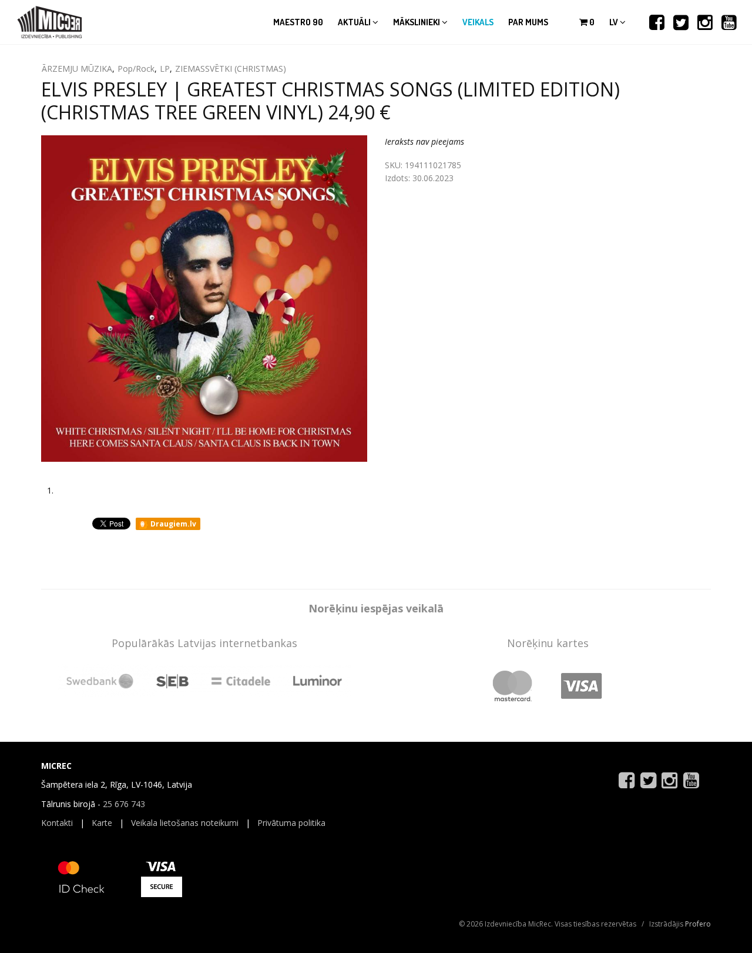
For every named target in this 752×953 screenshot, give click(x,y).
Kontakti (57, 822)
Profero (698, 924)
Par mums (528, 22)
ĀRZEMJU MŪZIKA (77, 68)
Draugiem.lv (172, 524)
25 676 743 (124, 803)
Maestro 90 (298, 22)
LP (165, 68)
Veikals (478, 22)
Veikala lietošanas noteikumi (185, 822)
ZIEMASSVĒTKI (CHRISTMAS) (230, 68)
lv (614, 22)
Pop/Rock (136, 68)
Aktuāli (355, 22)
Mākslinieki (417, 22)
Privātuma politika (291, 822)
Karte (102, 822)
